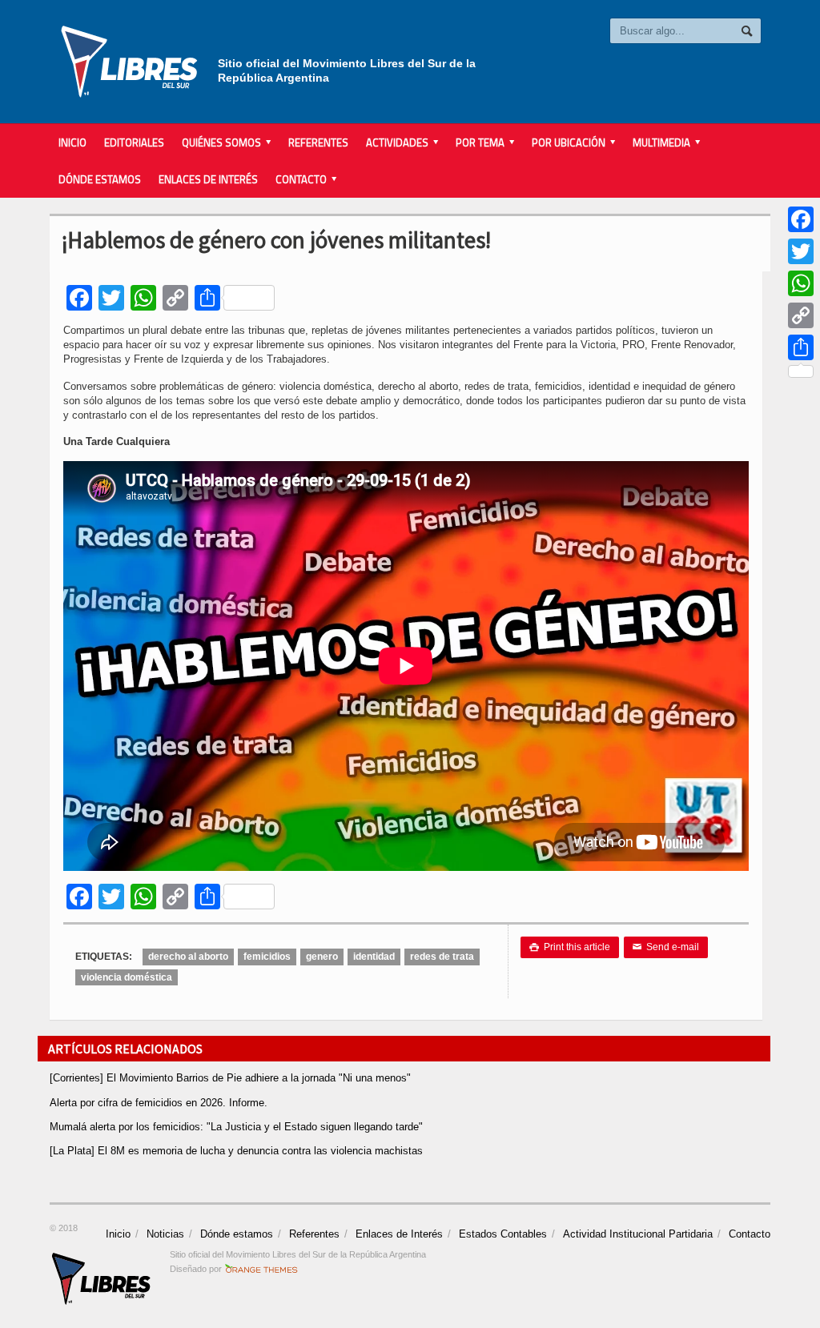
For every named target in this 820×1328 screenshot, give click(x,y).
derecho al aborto (188, 956)
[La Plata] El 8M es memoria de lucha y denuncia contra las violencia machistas (236, 1151)
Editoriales (134, 142)
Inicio (72, 142)
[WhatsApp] (801, 283)
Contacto (749, 1234)
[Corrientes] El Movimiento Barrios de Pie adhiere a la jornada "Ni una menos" (230, 1078)
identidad (374, 956)
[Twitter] (801, 251)
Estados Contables (503, 1234)
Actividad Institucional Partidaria (638, 1234)
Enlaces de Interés (208, 179)
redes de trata (442, 956)
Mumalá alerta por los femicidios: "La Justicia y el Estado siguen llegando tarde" (236, 1127)
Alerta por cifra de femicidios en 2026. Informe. (158, 1103)
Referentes (318, 142)
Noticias (165, 1234)
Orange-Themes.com (261, 1269)
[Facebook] (801, 219)
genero (322, 956)
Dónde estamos (99, 179)
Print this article (569, 947)
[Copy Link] (801, 315)
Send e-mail (666, 947)
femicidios (267, 956)
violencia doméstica (126, 977)
